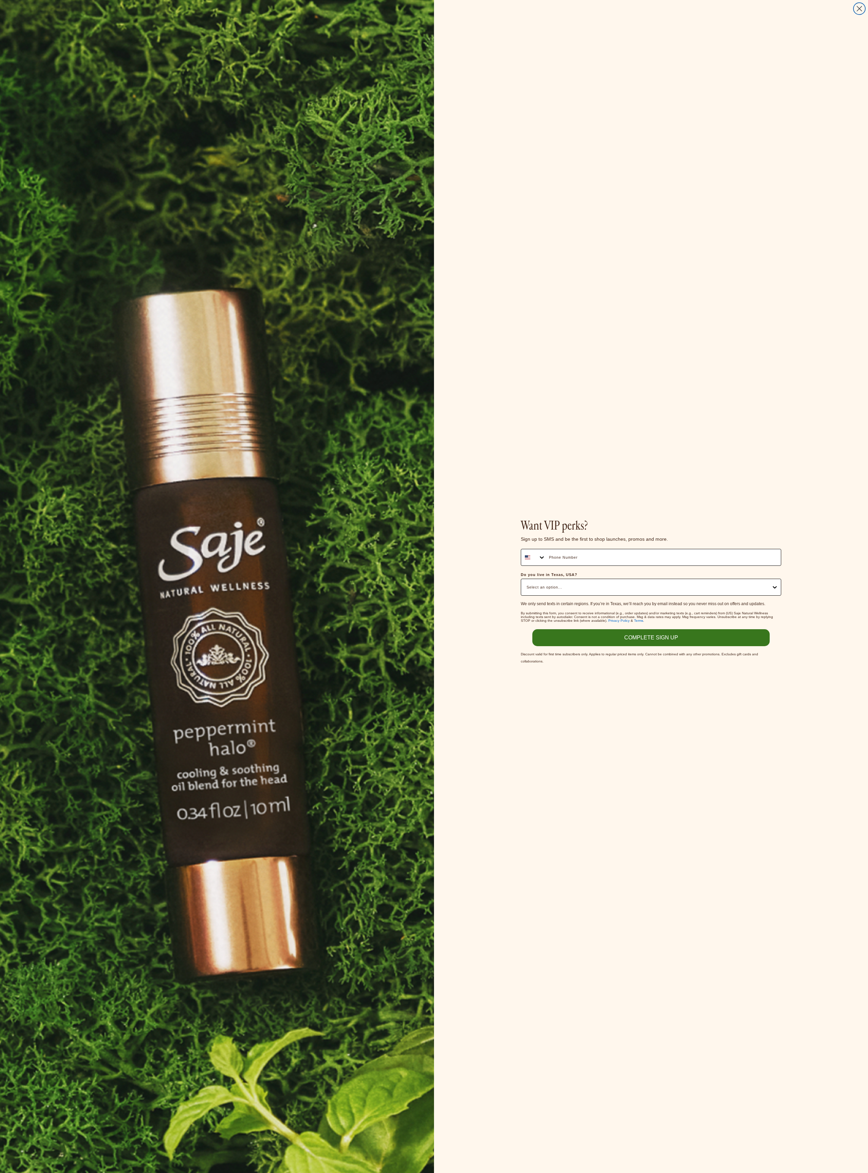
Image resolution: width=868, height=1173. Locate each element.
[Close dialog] (859, 9)
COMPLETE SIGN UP (651, 637)
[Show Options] (774, 587)
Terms (638, 620)
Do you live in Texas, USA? (549, 575)
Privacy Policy (619, 620)
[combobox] (533, 557)
